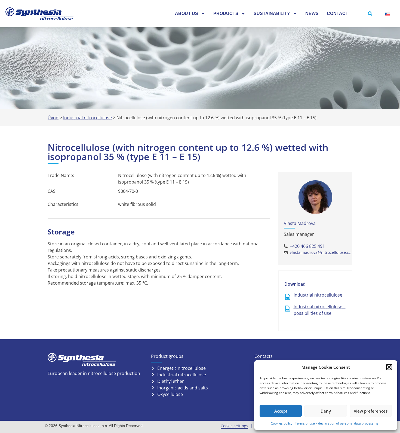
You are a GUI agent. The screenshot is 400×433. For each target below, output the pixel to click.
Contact (337, 13)
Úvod (53, 118)
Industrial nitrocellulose (87, 118)
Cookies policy (281, 423)
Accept (280, 411)
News (312, 13)
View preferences (370, 411)
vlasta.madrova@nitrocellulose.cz (320, 252)
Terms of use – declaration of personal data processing (336, 423)
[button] (389, 367)
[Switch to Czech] (387, 13)
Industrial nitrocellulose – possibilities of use (320, 310)
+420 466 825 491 (307, 246)
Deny (326, 411)
